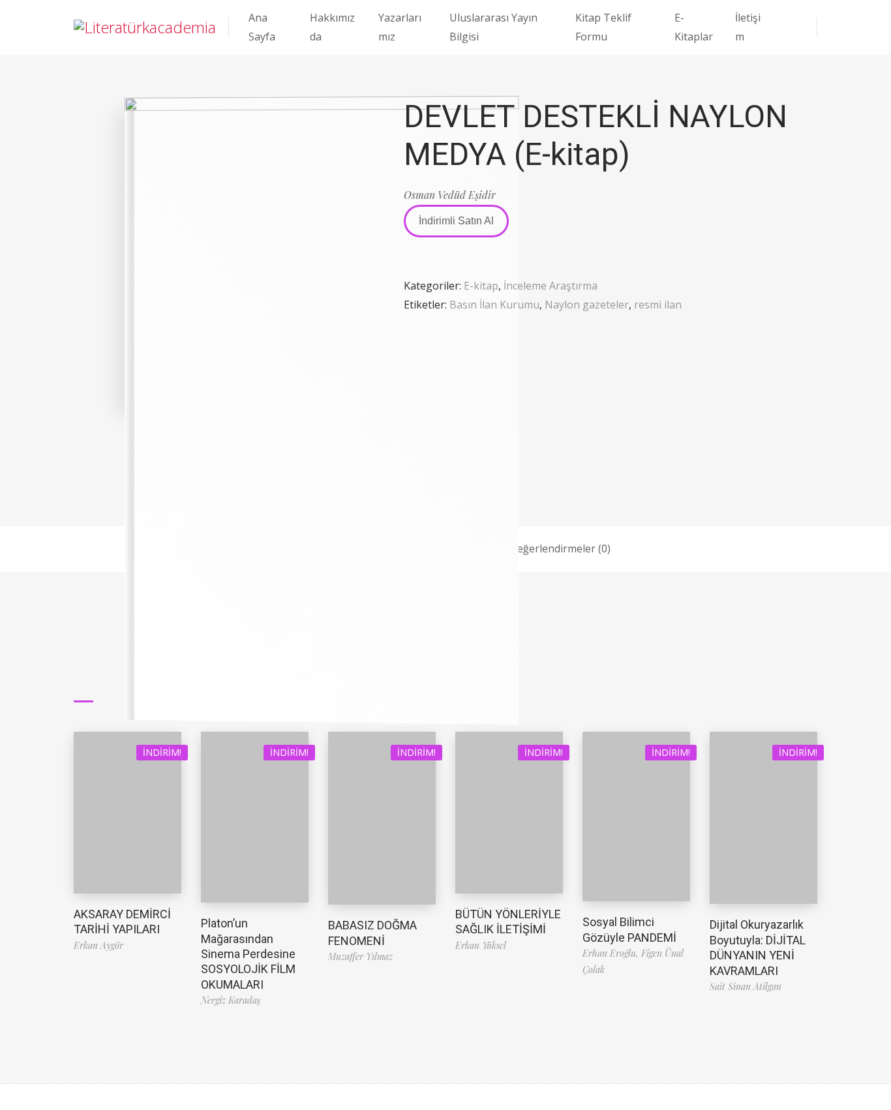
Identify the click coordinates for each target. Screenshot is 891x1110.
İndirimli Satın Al (456, 220)
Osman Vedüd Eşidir (450, 195)
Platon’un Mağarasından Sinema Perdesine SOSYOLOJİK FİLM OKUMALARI (248, 953)
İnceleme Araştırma (550, 285)
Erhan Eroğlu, (611, 953)
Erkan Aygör (98, 945)
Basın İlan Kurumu (494, 304)
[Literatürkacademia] (145, 27)
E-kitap (481, 285)
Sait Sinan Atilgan (745, 986)
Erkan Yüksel (480, 945)
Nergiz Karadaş (230, 1000)
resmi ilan (658, 304)
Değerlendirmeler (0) (560, 548)
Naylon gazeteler (587, 304)
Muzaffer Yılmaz (360, 956)
